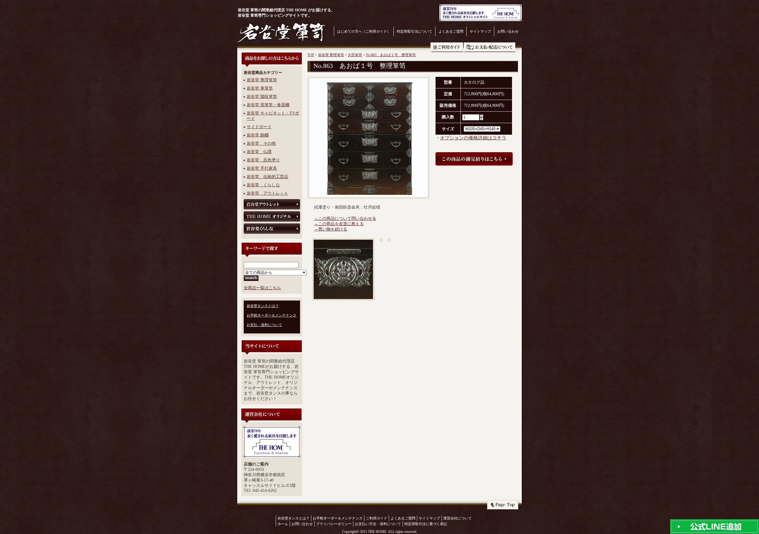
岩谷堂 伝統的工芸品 (267, 176)
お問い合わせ (508, 31)
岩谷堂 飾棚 (258, 135)
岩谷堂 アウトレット (267, 193)
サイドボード (259, 127)
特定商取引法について (414, 31)
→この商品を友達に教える (339, 224)
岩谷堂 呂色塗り (263, 160)
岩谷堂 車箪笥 (260, 88)
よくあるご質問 (451, 31)
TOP (310, 55)
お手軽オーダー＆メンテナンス (271, 315)
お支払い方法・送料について (378, 524)
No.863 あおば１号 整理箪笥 (391, 55)
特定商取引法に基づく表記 (425, 524)
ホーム (283, 524)
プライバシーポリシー (334, 524)
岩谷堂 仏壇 (259, 152)
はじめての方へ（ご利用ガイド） (363, 31)
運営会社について (457, 518)
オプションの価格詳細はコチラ (473, 137)
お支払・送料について (489, 47)
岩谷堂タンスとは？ (263, 306)
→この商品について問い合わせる (345, 218)
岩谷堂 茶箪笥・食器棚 (268, 105)
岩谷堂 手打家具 (262, 168)
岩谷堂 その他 (261, 143)
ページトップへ (502, 504)
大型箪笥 (355, 55)
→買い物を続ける (330, 229)
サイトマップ (480, 31)
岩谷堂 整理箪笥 (262, 80)
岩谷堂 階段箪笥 (262, 96)
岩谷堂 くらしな (263, 185)
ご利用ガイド (446, 47)
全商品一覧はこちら (262, 288)
